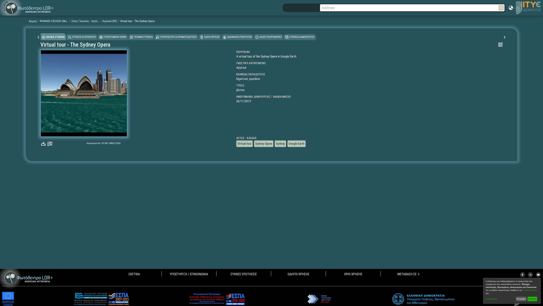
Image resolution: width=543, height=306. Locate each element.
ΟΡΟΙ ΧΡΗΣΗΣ (353, 274)
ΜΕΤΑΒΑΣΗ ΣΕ (407, 274)
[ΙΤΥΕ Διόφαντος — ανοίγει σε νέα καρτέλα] (528, 7)
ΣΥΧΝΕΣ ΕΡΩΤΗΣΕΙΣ (244, 274)
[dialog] (512, 290)
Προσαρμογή (491, 299)
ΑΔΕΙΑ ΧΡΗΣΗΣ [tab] (212, 36)
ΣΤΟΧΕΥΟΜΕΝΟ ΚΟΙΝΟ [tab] (115, 36)
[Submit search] (501, 7)
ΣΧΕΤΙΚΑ (134, 274)
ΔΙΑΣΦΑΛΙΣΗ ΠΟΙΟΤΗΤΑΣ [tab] (239, 36)
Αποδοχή (532, 299)
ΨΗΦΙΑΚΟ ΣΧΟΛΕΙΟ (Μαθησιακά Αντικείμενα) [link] (54, 21)
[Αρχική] (27, 277)
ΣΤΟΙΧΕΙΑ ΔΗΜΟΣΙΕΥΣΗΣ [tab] (301, 36)
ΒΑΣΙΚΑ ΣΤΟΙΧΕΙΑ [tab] (55, 36)
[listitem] (522, 274)
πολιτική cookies (529, 290)
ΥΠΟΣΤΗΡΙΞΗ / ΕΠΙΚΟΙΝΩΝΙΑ (189, 274)
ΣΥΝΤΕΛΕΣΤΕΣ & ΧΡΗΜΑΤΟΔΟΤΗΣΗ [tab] (178, 36)
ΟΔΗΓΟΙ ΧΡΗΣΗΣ (298, 274)
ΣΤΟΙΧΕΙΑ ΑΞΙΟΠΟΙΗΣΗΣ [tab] (84, 36)
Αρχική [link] (33, 21)
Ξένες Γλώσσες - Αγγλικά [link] (85, 21)
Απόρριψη (521, 299)
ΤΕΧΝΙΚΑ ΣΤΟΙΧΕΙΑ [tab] (143, 36)
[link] (44, 143)
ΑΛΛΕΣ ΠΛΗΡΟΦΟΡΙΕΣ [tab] (270, 36)
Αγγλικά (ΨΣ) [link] (110, 21)
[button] (28, 8)
